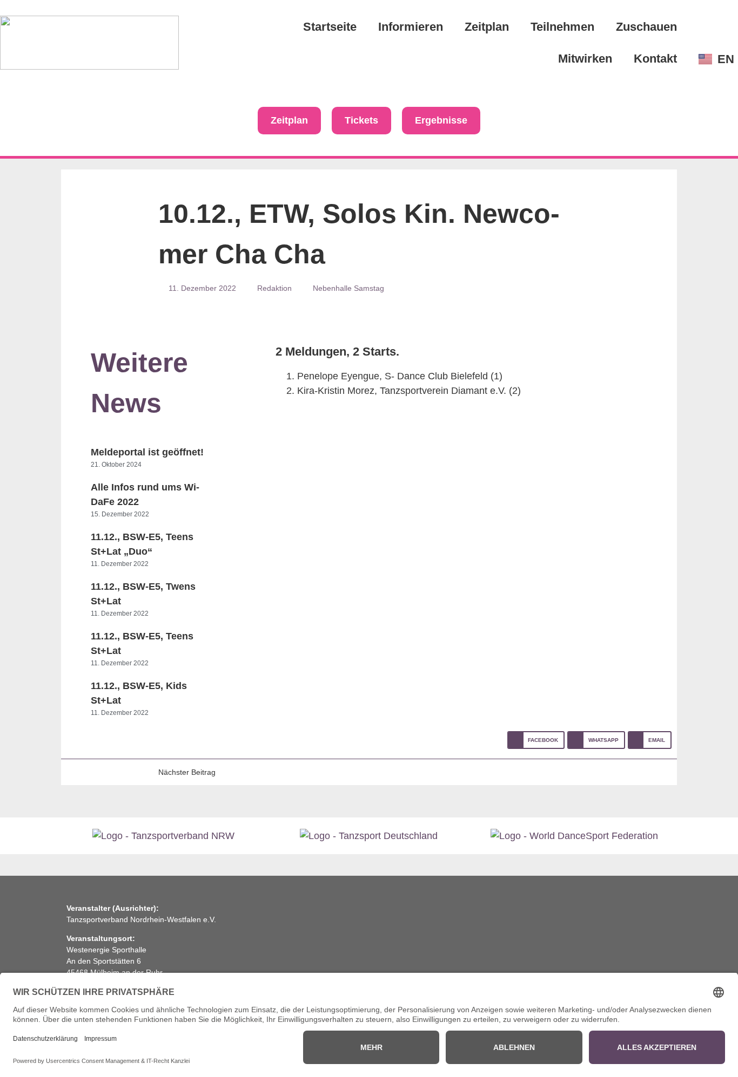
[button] (536, 740)
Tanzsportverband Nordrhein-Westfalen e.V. (141, 919)
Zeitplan (487, 26)
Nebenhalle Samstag (348, 288)
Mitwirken (585, 58)
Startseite (330, 26)
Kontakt (655, 58)
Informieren (410, 26)
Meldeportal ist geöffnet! (147, 452)
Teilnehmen (562, 26)
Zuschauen (646, 26)
